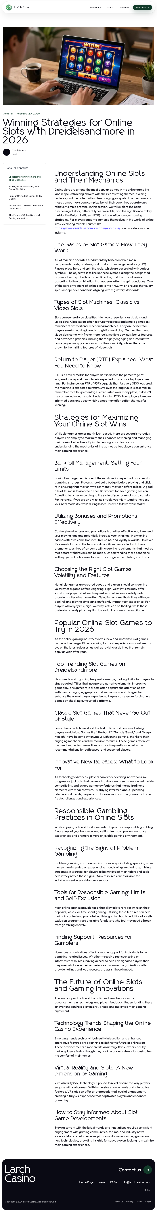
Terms (139, 1201)
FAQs (113, 1182)
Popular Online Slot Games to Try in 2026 (25, 197)
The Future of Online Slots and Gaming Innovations (24, 216)
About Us (118, 1201)
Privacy (129, 1201)
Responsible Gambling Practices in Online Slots (26, 207)
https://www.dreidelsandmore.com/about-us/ (87, 228)
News (101, 1182)
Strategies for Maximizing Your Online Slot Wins (24, 188)
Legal (148, 1201)
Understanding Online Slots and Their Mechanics (25, 178)
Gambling (8, 113)
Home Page (86, 1182)
